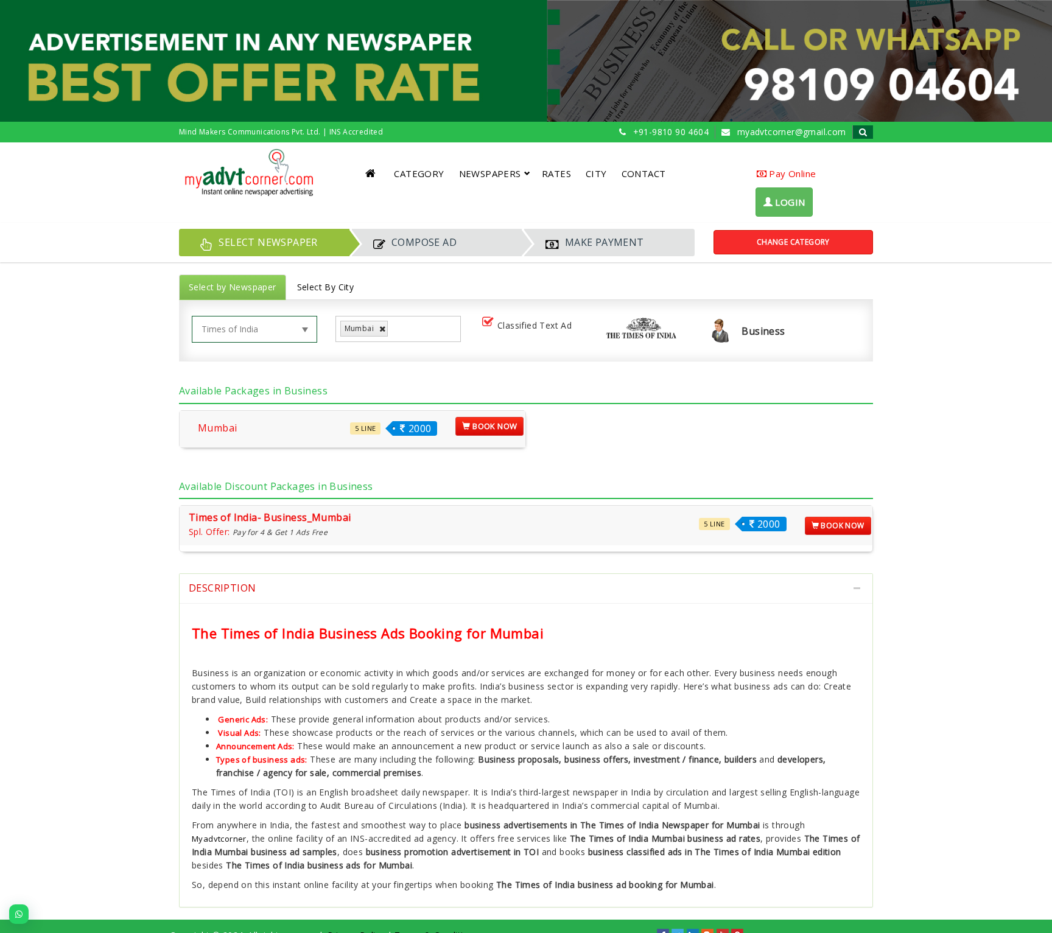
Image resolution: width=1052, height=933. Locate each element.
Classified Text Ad (534, 325)
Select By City (325, 287)
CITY (596, 173)
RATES (556, 173)
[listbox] (395, 329)
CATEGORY (419, 173)
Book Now (494, 426)
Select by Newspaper (232, 287)
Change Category (793, 242)
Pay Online (791, 173)
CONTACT (644, 173)
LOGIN (789, 202)
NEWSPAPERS (490, 173)
